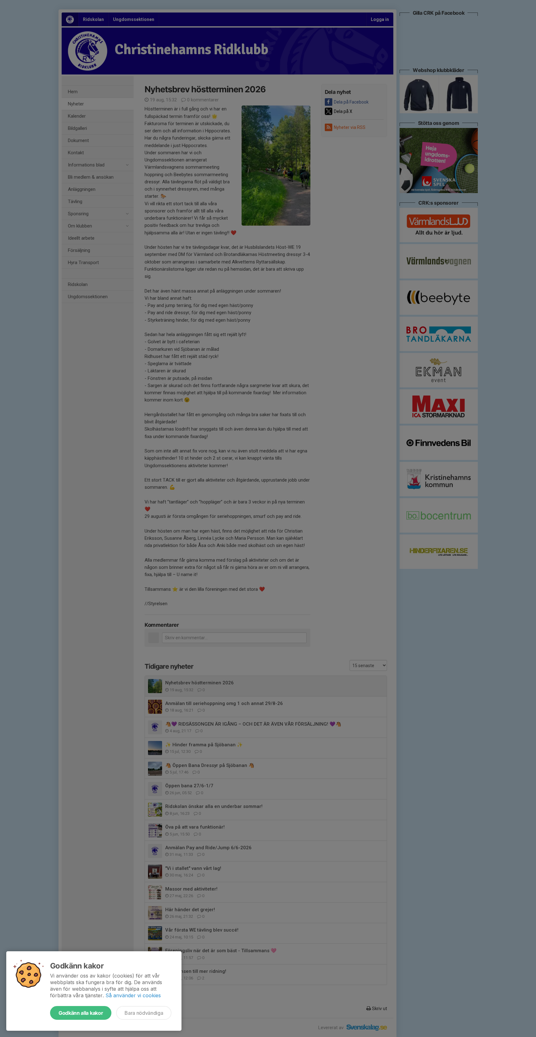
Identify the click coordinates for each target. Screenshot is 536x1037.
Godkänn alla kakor (81, 1013)
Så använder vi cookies (133, 995)
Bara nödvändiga (144, 1013)
